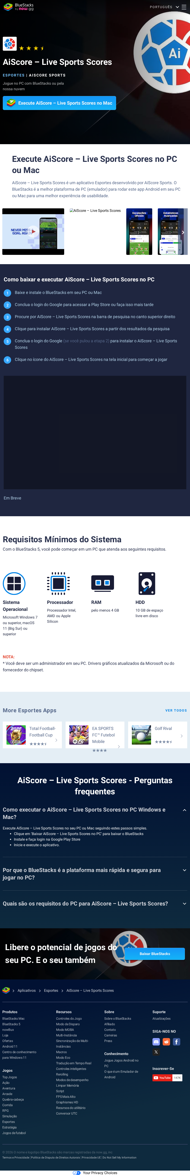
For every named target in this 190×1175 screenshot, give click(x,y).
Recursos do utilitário (71, 1108)
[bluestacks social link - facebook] (176, 1041)
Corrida (7, 1105)
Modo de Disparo (68, 1024)
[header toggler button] (184, 7)
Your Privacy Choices (100, 1173)
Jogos (7, 1070)
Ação (6, 1083)
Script (60, 1091)
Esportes (14, 75)
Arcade (7, 1094)
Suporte (159, 1012)
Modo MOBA (65, 1030)
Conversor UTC (66, 1113)
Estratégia (9, 1127)
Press (108, 1041)
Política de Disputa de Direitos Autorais (55, 1157)
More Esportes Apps (30, 710)
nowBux (8, 1030)
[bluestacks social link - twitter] (156, 1052)
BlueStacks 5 (11, 1024)
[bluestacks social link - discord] (156, 1041)
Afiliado (109, 1024)
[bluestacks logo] (18, 7)
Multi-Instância (66, 1035)
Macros (61, 1052)
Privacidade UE (91, 1157)
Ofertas (7, 1041)
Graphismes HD (67, 1102)
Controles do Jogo (69, 1018)
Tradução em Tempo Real (73, 1063)
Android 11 (10, 1046)
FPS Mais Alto (65, 1096)
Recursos (64, 1012)
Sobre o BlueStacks (117, 1018)
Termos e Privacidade (15, 1157)
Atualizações (161, 1018)
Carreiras (110, 1035)
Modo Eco (63, 1057)
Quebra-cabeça (13, 1099)
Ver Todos (176, 710)
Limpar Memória (67, 1085)
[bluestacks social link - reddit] (166, 1041)
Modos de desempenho (72, 1080)
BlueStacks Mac (13, 1018)
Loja (5, 1035)
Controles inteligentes (71, 1069)
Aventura (8, 1088)
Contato (110, 1030)
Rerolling (62, 1074)
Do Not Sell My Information (119, 1157)
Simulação (9, 1116)
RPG (5, 1110)
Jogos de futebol (14, 1133)
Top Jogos (9, 1077)
